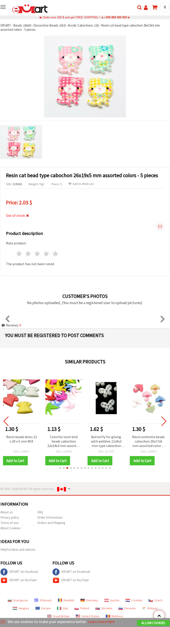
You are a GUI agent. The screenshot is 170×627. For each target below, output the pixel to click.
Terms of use (9, 523)
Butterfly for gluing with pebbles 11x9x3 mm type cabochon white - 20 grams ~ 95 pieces (106, 442)
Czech (158, 600)
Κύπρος (152, 608)
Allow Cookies (153, 623)
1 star (19, 253)
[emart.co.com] (30, 8)
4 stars (46, 253)
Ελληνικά (46, 600)
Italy (65, 608)
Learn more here (101, 621)
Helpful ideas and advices (17, 549)
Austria (114, 600)
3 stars (37, 253)
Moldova (117, 616)
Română (69, 600)
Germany (92, 600)
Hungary (23, 608)
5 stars (55, 253)
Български (20, 600)
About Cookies (10, 528)
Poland (84, 608)
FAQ (40, 512)
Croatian (136, 600)
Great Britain (61, 616)
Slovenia (129, 608)
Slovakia (106, 608)
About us (6, 512)
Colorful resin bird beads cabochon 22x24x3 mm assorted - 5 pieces (63, 442)
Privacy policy (9, 517)
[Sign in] (146, 7)
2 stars (28, 253)
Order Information (49, 517)
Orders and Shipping (51, 523)
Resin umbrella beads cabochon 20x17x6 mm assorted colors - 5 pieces (148, 442)
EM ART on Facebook (23, 571)
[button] (60, 468)
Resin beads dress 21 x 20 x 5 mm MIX (21, 439)
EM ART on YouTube (23, 580)
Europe (46, 608)
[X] (2, 621)
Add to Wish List (83, 184)
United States (90, 616)
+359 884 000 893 (115, 17)
